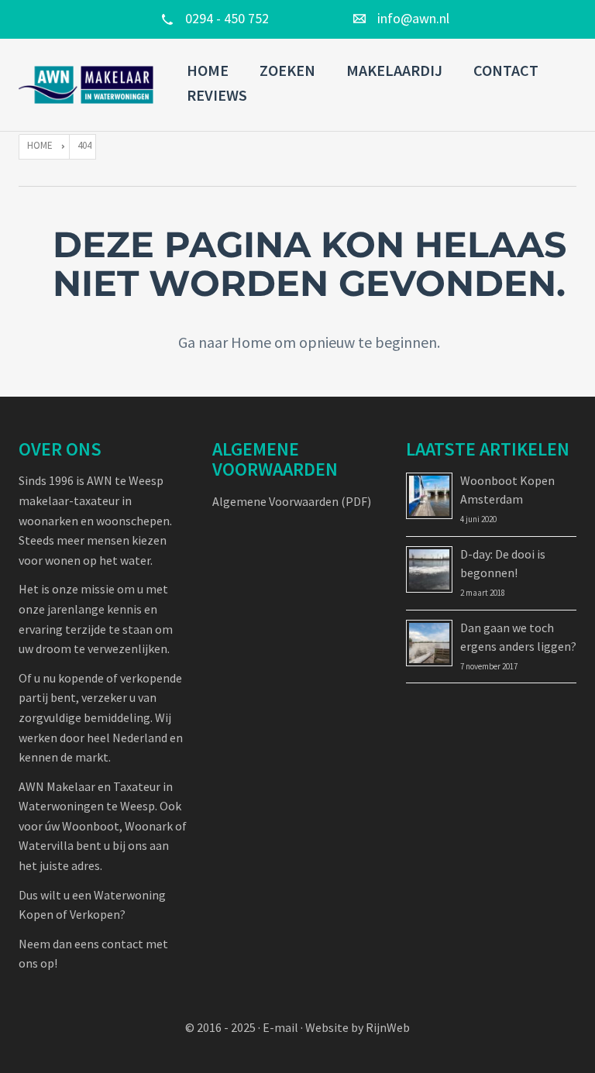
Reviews (217, 95)
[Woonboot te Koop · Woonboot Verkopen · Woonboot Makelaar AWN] (87, 85)
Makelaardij (394, 70)
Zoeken (287, 70)
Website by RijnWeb (357, 1027)
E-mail (280, 1027)
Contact (505, 70)
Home (208, 70)
